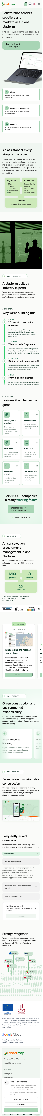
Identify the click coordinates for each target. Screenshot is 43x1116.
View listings (17, 675)
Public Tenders (8, 1077)
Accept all (21, 1110)
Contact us (21, 916)
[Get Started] (25, 4)
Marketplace (8, 1074)
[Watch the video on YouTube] (21, 810)
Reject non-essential (21, 1099)
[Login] (30, 4)
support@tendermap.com (12, 1063)
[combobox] (21, 854)
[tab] (17, 683)
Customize (21, 1104)
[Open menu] (38, 4)
